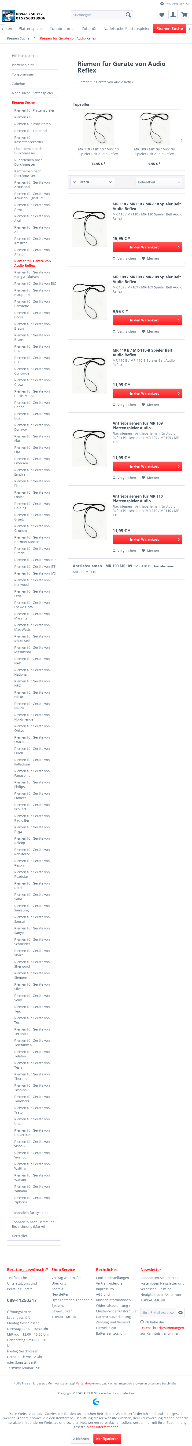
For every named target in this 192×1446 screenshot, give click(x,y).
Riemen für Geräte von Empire (32, 472)
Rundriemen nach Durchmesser (28, 162)
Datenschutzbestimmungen (162, 1328)
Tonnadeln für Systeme (30, 1212)
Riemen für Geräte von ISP (34, 559)
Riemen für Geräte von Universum (32, 1132)
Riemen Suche (23, 102)
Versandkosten (86, 1383)
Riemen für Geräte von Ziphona (32, 1199)
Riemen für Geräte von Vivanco (32, 1155)
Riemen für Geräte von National (32, 672)
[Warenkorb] (184, 14)
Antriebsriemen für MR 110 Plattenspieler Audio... (138, 498)
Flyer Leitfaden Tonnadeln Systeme (72, 1303)
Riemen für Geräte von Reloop (32, 840)
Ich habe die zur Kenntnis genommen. (162, 1328)
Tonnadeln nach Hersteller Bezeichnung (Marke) (33, 1224)
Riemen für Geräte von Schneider (32, 941)
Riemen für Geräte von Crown (32, 382)
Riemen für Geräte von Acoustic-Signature (32, 195)
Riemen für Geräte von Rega (32, 829)
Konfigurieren (107, 1438)
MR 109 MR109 (119, 565)
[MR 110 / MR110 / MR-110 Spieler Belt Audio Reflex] (98, 128)
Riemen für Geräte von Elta (32, 449)
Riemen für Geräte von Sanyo (32, 930)
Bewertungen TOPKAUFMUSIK (64, 1314)
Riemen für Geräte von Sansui (32, 919)
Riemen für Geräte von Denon (32, 404)
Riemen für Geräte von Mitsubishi (32, 649)
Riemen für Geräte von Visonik (32, 1143)
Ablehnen (81, 1438)
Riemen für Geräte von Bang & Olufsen (32, 274)
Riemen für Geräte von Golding (32, 505)
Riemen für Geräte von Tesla (32, 1065)
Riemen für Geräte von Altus (32, 229)
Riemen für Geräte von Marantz (32, 616)
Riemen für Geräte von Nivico (32, 705)
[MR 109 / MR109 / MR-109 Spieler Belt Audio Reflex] (154, 128)
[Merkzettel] (161, 14)
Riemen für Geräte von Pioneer (32, 795)
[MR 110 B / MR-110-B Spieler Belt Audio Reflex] (89, 375)
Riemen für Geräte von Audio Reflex (32, 263)
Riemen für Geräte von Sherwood (32, 964)
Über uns (59, 1283)
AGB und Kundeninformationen (113, 1297)
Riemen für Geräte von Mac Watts (32, 627)
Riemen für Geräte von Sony (32, 997)
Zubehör (18, 83)
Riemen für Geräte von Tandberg (32, 1098)
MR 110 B (143, 566)
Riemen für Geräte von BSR (32, 348)
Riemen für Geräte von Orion (32, 750)
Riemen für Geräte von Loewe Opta (32, 604)
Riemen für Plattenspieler (34, 110)
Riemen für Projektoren (32, 124)
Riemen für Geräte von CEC (32, 359)
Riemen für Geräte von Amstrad (32, 240)
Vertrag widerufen (110, 1283)
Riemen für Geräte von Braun (32, 326)
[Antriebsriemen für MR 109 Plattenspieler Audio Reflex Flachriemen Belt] (89, 448)
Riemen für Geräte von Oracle (32, 739)
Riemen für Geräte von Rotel (32, 885)
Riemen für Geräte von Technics (32, 1031)
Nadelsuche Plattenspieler (32, 93)
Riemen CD (23, 117)
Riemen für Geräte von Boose (32, 314)
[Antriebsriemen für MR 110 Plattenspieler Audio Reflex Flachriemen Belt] (89, 521)
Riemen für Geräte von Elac (32, 438)
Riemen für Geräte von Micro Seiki (32, 638)
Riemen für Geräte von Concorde (32, 371)
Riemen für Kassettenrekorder (28, 139)
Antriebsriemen (88, 565)
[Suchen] (128, 14)
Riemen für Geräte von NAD (32, 660)
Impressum (105, 1289)
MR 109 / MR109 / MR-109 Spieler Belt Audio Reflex (154, 151)
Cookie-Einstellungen (112, 1277)
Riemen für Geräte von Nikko (32, 694)
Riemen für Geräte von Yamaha (32, 1188)
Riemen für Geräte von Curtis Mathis (32, 393)
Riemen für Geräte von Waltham (32, 1166)
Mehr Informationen (102, 1427)
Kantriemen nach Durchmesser (27, 173)
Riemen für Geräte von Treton (32, 1110)
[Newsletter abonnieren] (180, 1312)
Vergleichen (126, 258)
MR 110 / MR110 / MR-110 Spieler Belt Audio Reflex (98, 151)
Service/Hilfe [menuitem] (174, 4)
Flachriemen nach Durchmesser (28, 150)
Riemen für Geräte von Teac (32, 1009)
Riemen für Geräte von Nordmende (32, 717)
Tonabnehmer (23, 74)
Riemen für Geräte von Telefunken (32, 1042)
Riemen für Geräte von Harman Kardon (32, 539)
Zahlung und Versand (113, 1322)
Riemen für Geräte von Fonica (32, 494)
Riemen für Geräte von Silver (32, 986)
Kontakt (57, 1289)
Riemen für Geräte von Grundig (32, 528)
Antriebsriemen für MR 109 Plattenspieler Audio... (138, 425)
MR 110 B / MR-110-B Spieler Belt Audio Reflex (142, 352)
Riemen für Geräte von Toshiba (32, 1087)
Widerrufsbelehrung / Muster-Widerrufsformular (117, 1308)
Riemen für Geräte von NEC (32, 683)
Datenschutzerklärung (113, 1317)
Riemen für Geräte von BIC (35, 283)
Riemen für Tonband (30, 130)
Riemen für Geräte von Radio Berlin (32, 818)
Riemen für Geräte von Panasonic (32, 773)
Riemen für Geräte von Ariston (32, 252)
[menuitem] (102, 14)
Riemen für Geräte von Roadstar (32, 874)
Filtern (83, 182)
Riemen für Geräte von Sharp (32, 952)
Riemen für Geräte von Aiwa (32, 207)
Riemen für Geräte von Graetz (32, 517)
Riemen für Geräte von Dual (32, 416)
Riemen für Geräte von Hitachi (32, 550)
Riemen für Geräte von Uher (32, 1121)
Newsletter (60, 1294)
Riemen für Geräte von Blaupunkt (32, 292)
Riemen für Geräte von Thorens (32, 1076)
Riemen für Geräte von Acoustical (32, 184)
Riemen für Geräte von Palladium (32, 762)
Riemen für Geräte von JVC (35, 573)
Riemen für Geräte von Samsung (32, 907)
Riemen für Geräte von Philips (32, 784)
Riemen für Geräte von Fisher (32, 483)
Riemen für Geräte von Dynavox (32, 427)
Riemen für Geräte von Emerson (32, 460)
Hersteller (19, 1236)
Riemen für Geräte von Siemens (32, 975)
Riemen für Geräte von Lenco (32, 593)
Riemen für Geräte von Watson (32, 1177)
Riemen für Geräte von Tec (32, 1020)
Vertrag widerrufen (66, 1277)
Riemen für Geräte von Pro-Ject (32, 806)
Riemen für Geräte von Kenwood (32, 582)
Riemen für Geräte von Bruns (32, 337)
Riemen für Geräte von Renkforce (32, 851)
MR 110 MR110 (84, 571)
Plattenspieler (23, 65)
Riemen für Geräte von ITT (34, 566)
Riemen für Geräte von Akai (32, 218)
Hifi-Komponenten (26, 55)
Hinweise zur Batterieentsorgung (111, 1331)
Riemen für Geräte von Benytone (32, 303)
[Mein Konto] (173, 14)
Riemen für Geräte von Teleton (32, 1053)
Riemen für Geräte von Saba (32, 896)
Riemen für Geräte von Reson (32, 863)
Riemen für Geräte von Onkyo (32, 728)
